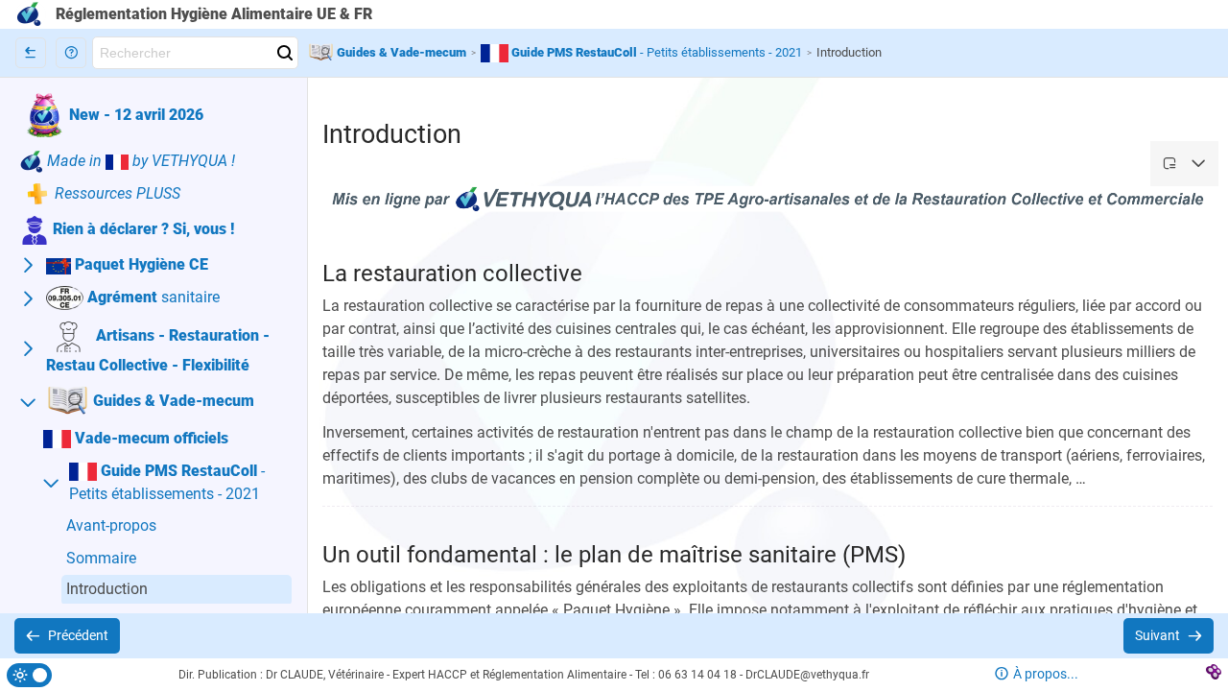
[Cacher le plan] (30, 52)
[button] (71, 52)
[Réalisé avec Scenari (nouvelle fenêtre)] (1213, 675)
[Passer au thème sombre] (29, 675)
